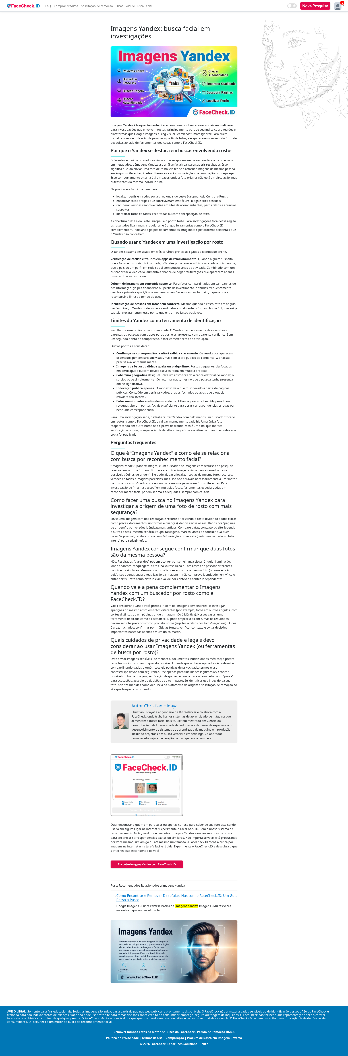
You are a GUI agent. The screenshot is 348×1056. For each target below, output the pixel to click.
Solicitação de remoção (97, 6)
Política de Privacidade (122, 1038)
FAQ (48, 6)
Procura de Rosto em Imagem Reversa (214, 1038)
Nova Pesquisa (315, 5)
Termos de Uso (152, 1038)
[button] (338, 5)
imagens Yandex (186, 906)
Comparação (175, 1038)
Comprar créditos (66, 6)
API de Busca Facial (139, 6)
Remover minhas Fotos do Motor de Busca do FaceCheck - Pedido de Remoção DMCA (174, 1032)
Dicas (119, 6)
